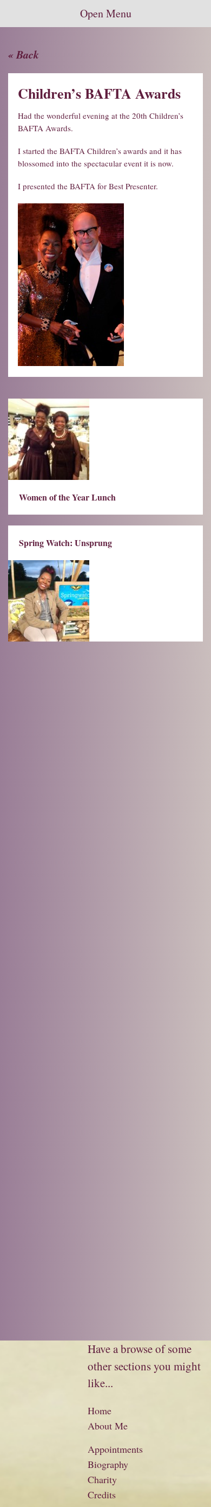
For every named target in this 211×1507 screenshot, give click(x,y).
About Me (108, 1425)
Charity (102, 1479)
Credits (102, 1494)
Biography (108, 1464)
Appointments (115, 1448)
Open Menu (105, 13)
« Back (23, 54)
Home (99, 1410)
